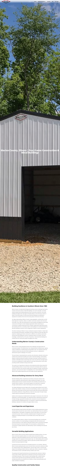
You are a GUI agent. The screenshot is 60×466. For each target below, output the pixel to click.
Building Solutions (41, 1)
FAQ (52, 1)
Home (35, 1)
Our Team (56, 1)
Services (48, 1)
